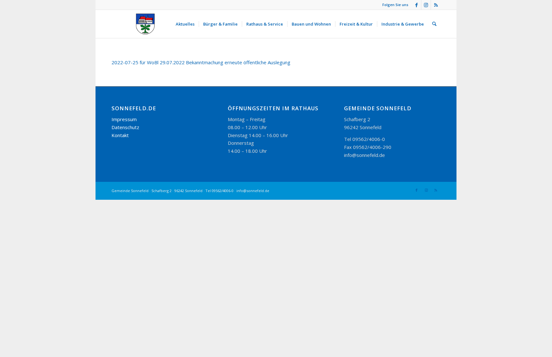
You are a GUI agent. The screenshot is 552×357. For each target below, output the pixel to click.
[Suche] (434, 24)
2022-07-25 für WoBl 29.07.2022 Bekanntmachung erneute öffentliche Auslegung (200, 62)
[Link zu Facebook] (416, 5)
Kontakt (120, 135)
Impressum (124, 119)
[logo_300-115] (148, 24)
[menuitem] (185, 24)
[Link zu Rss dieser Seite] (436, 5)
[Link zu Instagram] (426, 5)
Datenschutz (125, 127)
